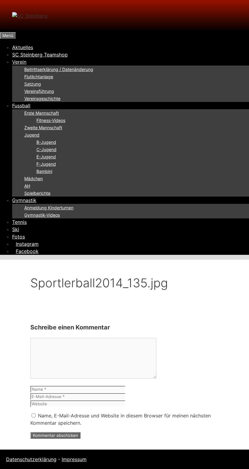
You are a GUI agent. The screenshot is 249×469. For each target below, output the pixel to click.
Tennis (19, 222)
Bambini (44, 171)
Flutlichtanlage (38, 76)
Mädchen (33, 178)
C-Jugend (46, 149)
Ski (15, 229)
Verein (19, 62)
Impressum (74, 459)
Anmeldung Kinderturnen (48, 207)
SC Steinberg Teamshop (40, 55)
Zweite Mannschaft (43, 127)
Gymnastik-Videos (42, 215)
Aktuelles (22, 47)
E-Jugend (46, 156)
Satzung (32, 83)
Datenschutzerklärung (31, 459)
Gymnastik (24, 200)
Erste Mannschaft (41, 113)
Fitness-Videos (50, 120)
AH (27, 185)
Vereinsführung (39, 91)
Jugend (31, 134)
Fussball (21, 106)
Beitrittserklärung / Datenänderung (58, 69)
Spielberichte (37, 193)
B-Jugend (46, 142)
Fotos (18, 237)
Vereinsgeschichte (42, 98)
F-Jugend (46, 164)
